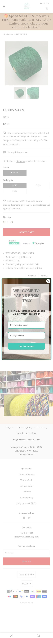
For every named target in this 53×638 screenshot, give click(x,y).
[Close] (48, 281)
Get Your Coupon (26, 346)
